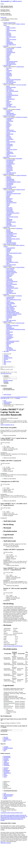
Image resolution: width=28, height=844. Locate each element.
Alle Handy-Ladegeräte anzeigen (13, 313)
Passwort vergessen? (8, 380)
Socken (8, 143)
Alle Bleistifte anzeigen (11, 233)
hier (1, 841)
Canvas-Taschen (10, 269)
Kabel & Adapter (10, 310)
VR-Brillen (8, 304)
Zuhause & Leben (7, 321)
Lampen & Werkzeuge (8, 174)
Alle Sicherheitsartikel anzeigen (13, 181)
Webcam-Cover (9, 298)
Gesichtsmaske (9, 162)
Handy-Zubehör (10, 307)
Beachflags (8, 200)
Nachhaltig (6, 356)
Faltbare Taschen (10, 273)
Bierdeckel (8, 249)
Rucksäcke (8, 289)
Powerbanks (9, 317)
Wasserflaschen (9, 43)
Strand (7, 218)
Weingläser (8, 35)
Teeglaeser (8, 34)
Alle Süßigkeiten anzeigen (12, 262)
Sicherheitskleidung (10, 141)
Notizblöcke (9, 74)
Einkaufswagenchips (11, 87)
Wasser (8, 263)
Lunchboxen (9, 335)
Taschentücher (9, 170)
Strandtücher (9, 220)
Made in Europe (7, 361)
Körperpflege (6, 157)
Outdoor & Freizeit (7, 188)
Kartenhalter (9, 70)
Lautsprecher (9, 316)
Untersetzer (8, 347)
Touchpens (8, 237)
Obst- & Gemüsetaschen (11, 281)
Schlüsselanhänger (10, 99)
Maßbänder (8, 178)
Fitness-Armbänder (10, 303)
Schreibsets (8, 240)
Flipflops (8, 123)
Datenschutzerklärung (8, 794)
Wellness (8, 171)
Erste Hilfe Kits (9, 161)
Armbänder (8, 119)
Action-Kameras (10, 302)
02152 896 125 (4, 398)
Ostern (7, 57)
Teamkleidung (9, 152)
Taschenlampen (9, 183)
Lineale (8, 71)
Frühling (8, 55)
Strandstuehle (9, 219)
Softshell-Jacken (10, 130)
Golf (7, 206)
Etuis (7, 69)
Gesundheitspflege (10, 163)
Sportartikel (9, 214)
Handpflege (9, 165)
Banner (8, 197)
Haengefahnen (9, 201)
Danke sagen (9, 49)
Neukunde (5, 381)
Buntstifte (8, 231)
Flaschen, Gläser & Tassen (9, 22)
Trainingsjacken (9, 153)
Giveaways (8, 92)
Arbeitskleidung (10, 118)
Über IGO (5, 737)
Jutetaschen (8, 276)
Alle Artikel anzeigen (11, 44)
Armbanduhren (9, 121)
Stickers (8, 102)
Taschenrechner (9, 80)
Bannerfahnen (9, 198)
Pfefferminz (9, 259)
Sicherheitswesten (10, 180)
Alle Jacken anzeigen (11, 131)
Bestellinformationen (8, 748)
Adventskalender (10, 48)
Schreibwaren (6, 227)
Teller (7, 345)
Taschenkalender (10, 113)
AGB (4, 793)
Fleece (7, 122)
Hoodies (8, 148)
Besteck (8, 333)
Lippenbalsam (9, 167)
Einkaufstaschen (7, 773)
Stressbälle (8, 105)
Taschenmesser (9, 184)
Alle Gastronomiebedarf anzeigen (14, 253)
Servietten (8, 250)
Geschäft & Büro (7, 65)
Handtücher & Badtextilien (12, 325)
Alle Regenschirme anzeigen (12, 212)
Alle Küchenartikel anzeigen (12, 341)
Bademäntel (9, 326)
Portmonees (9, 137)
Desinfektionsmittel (10, 159)
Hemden (8, 126)
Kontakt (5, 749)
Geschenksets (9, 51)
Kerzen (8, 330)
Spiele (7, 100)
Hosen (7, 127)
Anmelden (6, 376)
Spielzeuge (8, 101)
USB (7, 319)
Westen (8, 154)
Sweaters (8, 146)
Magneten (8, 343)
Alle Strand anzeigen (11, 222)
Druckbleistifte (9, 232)
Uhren (7, 346)
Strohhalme (8, 338)
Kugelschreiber (9, 235)
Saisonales (8, 53)
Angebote (5, 355)
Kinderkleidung (9, 134)
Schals (7, 140)
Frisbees (8, 203)
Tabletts (8, 251)
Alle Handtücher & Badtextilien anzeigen (15, 329)
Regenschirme (9, 209)
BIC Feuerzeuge (10, 90)
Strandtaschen (9, 291)
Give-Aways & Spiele (8, 83)
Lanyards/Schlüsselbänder (12, 95)
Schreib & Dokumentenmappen (13, 79)
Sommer (8, 58)
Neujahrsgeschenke (10, 52)
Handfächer (9, 124)
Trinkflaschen (9, 42)
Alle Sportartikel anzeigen (12, 216)
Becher (8, 26)
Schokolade (9, 260)
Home (4, 400)
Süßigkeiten (9, 255)
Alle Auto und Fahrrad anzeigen (13, 193)
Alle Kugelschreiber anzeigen (13, 238)
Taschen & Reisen (7, 266)
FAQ (4, 364)
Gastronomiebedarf (10, 247)
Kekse (7, 254)
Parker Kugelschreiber (11, 236)
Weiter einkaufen (7, 394)
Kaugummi (8, 258)
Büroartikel (8, 68)
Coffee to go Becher (11, 27)
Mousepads (8, 73)
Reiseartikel (9, 285)
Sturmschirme (9, 210)
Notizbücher (9, 75)
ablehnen (3, 842)
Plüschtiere (8, 97)
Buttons (8, 86)
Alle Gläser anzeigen (11, 36)
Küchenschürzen (10, 342)
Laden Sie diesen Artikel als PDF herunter (13, 646)
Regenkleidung (9, 139)
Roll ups (8, 78)
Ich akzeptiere (8, 842)
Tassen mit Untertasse (11, 39)
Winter (7, 60)
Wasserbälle (9, 224)
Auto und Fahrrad (10, 190)
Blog (4, 363)
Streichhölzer (9, 104)
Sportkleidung (9, 145)
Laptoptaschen (9, 280)
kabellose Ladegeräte (11, 311)
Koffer (7, 277)
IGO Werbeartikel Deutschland (10, 790)
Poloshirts (8, 136)
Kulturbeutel (9, 166)
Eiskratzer (8, 176)
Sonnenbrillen (9, 144)
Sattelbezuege (9, 192)
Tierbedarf (8, 223)
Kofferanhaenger (10, 286)
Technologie (6, 294)
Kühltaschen (9, 279)
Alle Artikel (6, 351)
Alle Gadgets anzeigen (11, 306)
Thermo (8, 40)
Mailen (18, 398)
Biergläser (8, 33)
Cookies (5, 797)
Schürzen (5, 769)
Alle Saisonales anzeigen (12, 61)
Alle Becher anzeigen (11, 30)
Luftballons (8, 96)
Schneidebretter (9, 337)
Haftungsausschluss (7, 795)
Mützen (8, 135)
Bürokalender (9, 110)
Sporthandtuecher (10, 328)
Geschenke (5, 46)
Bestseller (5, 359)
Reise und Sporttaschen (11, 284)
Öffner (7, 339)
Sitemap (5, 798)
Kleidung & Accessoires (8, 115)
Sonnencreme (9, 168)
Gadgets (8, 301)
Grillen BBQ (9, 207)
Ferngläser (8, 194)
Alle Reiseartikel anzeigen (12, 288)
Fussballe (8, 215)
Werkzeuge (8, 185)
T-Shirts (8, 150)
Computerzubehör (10, 297)
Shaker (7, 29)
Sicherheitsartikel (10, 179)
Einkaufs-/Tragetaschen (11, 272)
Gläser (7, 31)
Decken (8, 324)
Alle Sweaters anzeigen (11, 149)
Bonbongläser (9, 257)
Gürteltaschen (9, 275)
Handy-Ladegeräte (10, 308)
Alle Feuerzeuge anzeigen (12, 91)
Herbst (7, 56)
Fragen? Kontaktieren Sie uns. (7, 424)
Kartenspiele (9, 93)
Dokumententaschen (11, 271)
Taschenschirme (10, 211)
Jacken (7, 128)
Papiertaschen (9, 282)
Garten (7, 205)
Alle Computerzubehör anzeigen (13, 299)
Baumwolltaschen (10, 268)
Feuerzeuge (9, 88)
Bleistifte (8, 229)
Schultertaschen (9, 290)
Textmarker (8, 241)
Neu (4, 360)
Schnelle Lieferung (10, 62)
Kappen (8, 132)
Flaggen (8, 196)
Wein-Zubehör (9, 348)
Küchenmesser (9, 334)
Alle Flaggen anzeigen (11, 202)
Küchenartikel (9, 332)
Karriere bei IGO (7, 739)
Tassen (7, 38)
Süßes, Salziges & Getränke (9, 244)
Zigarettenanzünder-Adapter (12, 312)
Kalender (5, 108)
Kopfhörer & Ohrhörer (11, 315)
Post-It (7, 77)
